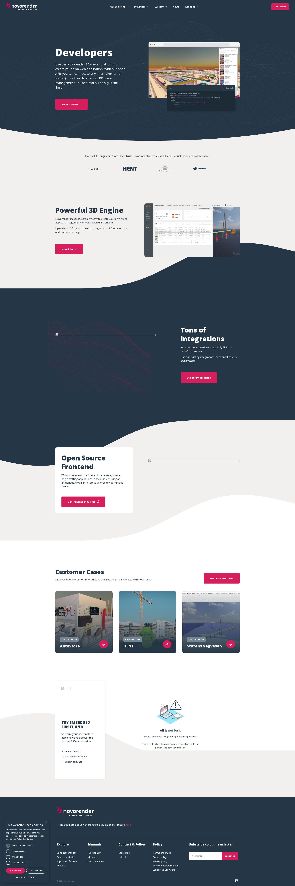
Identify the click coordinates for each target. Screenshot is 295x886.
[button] (26, 878)
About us (190, 6)
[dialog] (26, 851)
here (128, 824)
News (176, 6)
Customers (161, 6)
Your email (195, 850)
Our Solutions (117, 6)
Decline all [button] (36, 870)
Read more (28, 839)
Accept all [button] (15, 870)
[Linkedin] (236, 880)
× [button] (46, 822)
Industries (140, 6)
